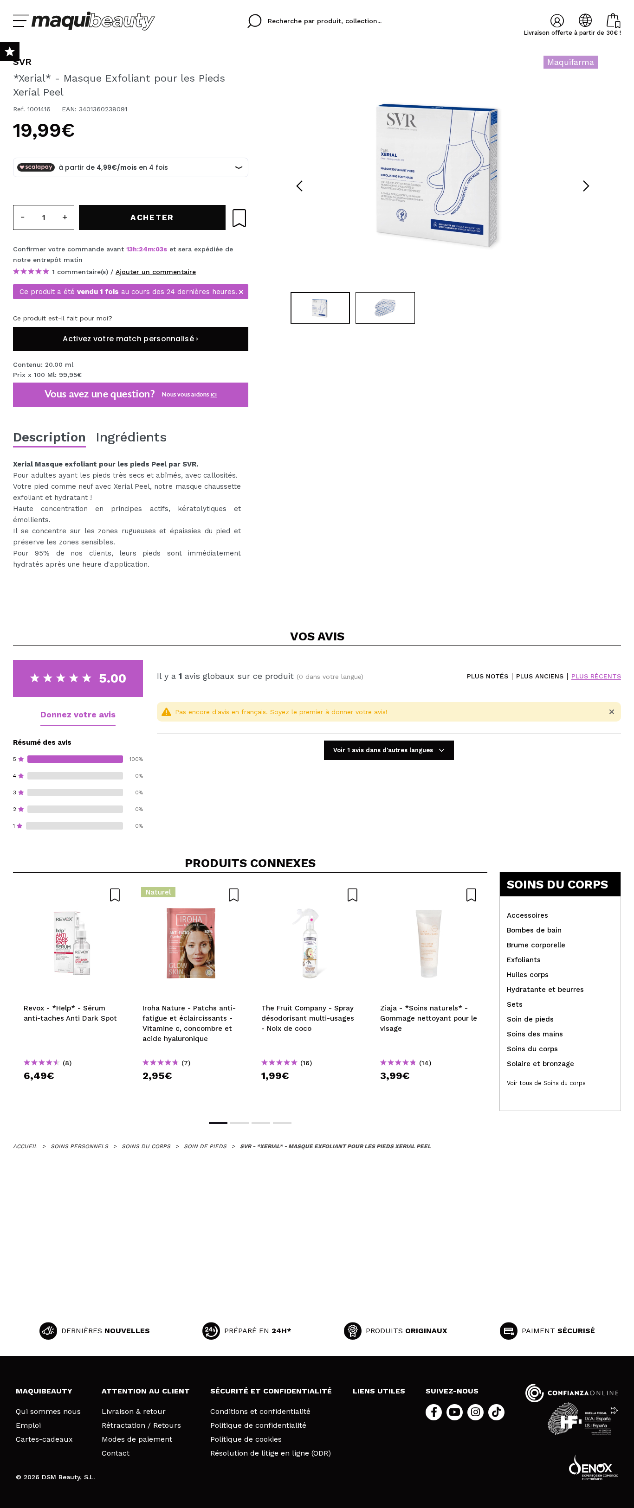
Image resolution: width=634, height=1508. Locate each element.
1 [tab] (218, 1123)
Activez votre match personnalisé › (130, 338)
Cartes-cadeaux (44, 1439)
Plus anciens (539, 676)
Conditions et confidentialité (260, 1411)
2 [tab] (239, 1123)
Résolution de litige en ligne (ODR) (270, 1453)
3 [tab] (261, 1123)
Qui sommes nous (48, 1411)
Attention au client (146, 1391)
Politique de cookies (246, 1439)
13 (129, 249)
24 (143, 249)
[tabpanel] (443, 172)
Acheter (72, 1092)
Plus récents (596, 676)
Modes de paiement (137, 1439)
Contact (115, 1453)
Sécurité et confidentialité (271, 1391)
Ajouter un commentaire (156, 271)
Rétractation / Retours (141, 1425)
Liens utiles (379, 1391)
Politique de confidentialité (258, 1425)
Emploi (28, 1425)
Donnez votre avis (78, 714)
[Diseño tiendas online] (593, 1467)
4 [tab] (282, 1123)
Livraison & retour (134, 1411)
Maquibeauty (44, 1391)
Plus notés (487, 676)
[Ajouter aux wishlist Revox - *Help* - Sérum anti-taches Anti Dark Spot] (72, 894)
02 (159, 249)
